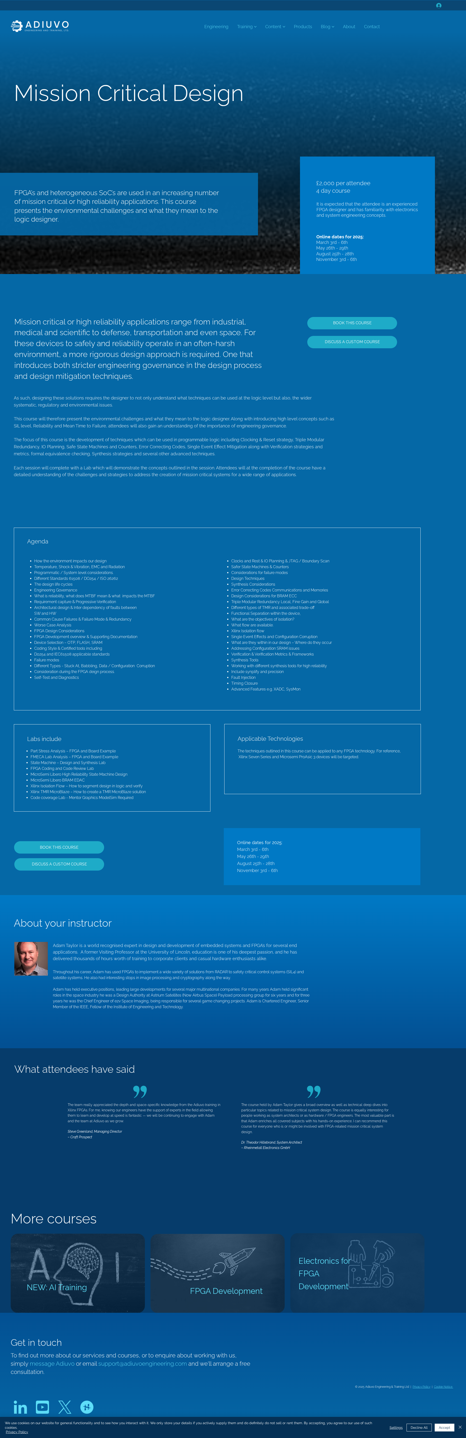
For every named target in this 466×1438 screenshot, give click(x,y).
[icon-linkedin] (20, 1407)
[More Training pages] (255, 26)
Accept (444, 1428)
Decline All (419, 1428)
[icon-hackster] (86, 1407)
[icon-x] (64, 1407)
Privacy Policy (421, 1386)
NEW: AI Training (57, 1287)
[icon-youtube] (42, 1407)
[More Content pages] (284, 26)
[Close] (460, 1427)
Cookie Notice (443, 1386)
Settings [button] (396, 1428)
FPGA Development (226, 1291)
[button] (352, 342)
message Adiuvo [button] (53, 1363)
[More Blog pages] (333, 26)
